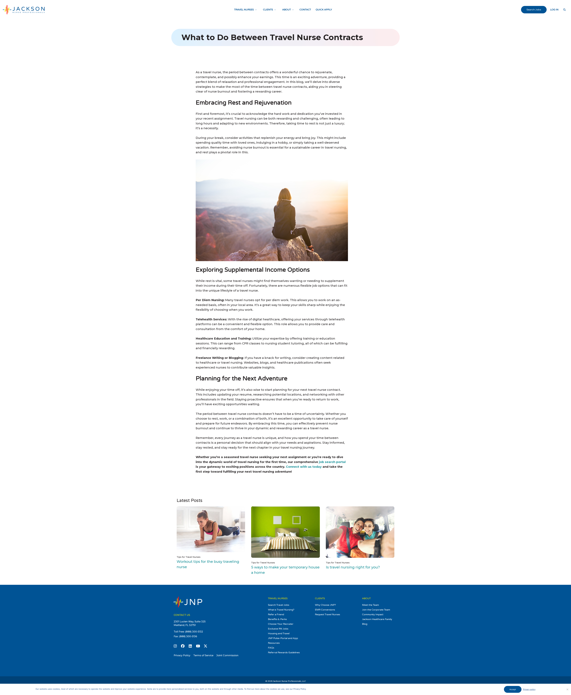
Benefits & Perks (277, 619)
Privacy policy (529, 689)
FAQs (271, 647)
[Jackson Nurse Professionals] (24, 9)
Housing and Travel (279, 633)
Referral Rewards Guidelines (284, 652)
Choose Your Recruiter (280, 624)
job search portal (332, 462)
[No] (567, 689)
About (286, 9)
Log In (554, 9)
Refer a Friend (276, 614)
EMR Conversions (325, 609)
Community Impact (372, 614)
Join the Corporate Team (376, 609)
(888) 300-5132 (194, 631)
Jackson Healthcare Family (377, 619)
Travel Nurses (244, 9)
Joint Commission (227, 655)
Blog (364, 624)
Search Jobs (534, 9)
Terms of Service (203, 655)
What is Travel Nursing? (281, 609)
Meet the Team (370, 605)
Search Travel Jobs (278, 605)
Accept (512, 689)
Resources (274, 643)
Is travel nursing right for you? (353, 567)
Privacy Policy (182, 655)
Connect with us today (304, 466)
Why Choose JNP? (325, 605)
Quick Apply (324, 9)
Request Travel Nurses (327, 614)
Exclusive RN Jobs (278, 628)
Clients (268, 9)
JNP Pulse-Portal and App (283, 638)
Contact (305, 9)
